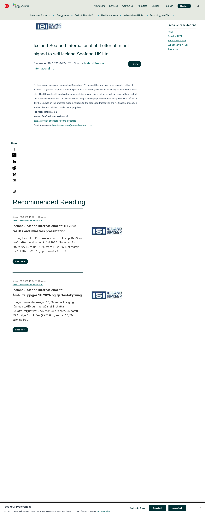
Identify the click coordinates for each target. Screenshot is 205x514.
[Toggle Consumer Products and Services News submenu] (53, 15)
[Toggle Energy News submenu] (72, 15)
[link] (99, 6)
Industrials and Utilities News (134, 15)
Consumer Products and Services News (40, 15)
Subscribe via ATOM (178, 45)
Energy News (62, 15)
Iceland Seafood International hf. (28, 220)
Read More (20, 261)
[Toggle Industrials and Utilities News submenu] (147, 15)
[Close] (200, 508)
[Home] (17, 5)
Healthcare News (109, 15)
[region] (102, 508)
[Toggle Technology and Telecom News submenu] (173, 15)
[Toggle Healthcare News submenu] (120, 15)
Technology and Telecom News (160, 15)
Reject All (157, 508)
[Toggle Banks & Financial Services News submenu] (98, 15)
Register (184, 6)
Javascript (173, 49)
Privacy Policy (103, 511)
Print (170, 32)
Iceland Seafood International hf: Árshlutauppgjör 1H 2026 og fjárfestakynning (47, 292)
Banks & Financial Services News (85, 15)
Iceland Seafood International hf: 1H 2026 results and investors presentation (44, 228)
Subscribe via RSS (177, 40)
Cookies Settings (137, 508)
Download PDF (175, 36)
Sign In (169, 6)
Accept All (177, 508)
